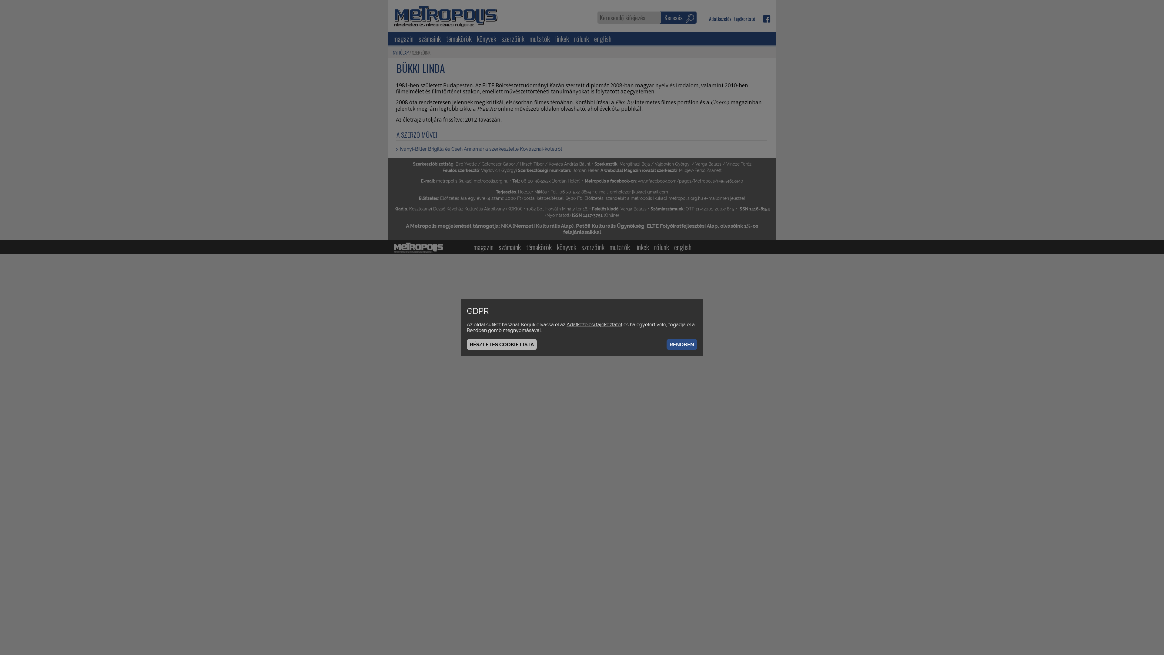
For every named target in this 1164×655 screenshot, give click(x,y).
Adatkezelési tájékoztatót (594, 325)
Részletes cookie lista (502, 344)
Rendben (682, 344)
